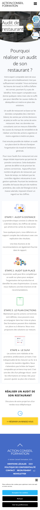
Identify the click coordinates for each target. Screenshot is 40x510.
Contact (10, 470)
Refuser (20, 499)
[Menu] (35, 3)
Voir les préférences (20, 505)
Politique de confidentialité (20, 467)
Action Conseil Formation (19, 459)
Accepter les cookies (20, 493)
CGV (31, 464)
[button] (36, 480)
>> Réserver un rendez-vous (20, 421)
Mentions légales (16, 464)
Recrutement (24, 470)
